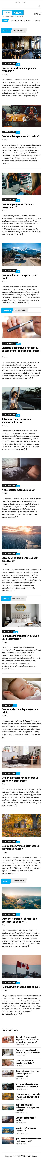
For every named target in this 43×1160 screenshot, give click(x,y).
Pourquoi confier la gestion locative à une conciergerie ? (20, 637)
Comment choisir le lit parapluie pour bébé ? (25, 1061)
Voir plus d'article (18, 30)
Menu (38, 14)
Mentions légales (32, 1156)
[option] (26, 21)
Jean (5, 74)
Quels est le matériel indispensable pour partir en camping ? (19, 920)
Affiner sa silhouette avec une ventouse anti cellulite (17, 421)
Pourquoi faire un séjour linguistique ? (21, 986)
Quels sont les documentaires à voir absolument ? (28, 1139)
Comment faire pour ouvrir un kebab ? (20, 136)
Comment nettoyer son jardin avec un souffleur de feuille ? (20, 847)
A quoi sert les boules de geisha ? (18, 489)
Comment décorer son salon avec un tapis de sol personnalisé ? (20, 779)
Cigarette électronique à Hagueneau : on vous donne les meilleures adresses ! (21, 350)
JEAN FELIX (21, 1156)
